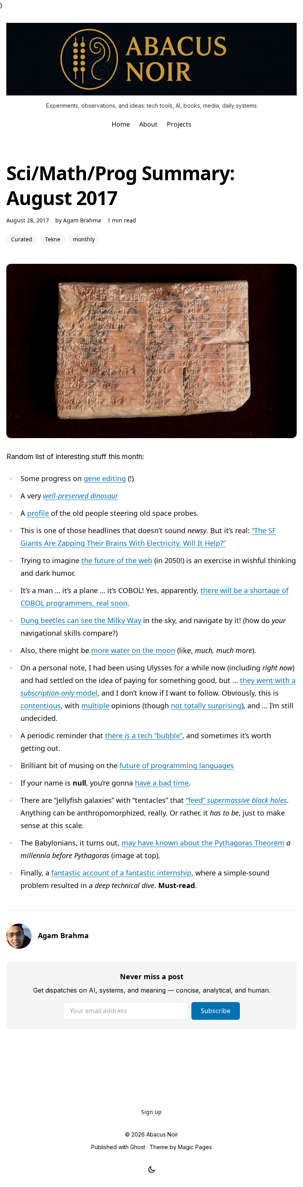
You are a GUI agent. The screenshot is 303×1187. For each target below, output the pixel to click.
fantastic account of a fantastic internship (121, 872)
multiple (95, 705)
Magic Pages (195, 1147)
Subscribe (215, 1010)
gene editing (105, 478)
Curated (21, 239)
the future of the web (116, 560)
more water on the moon (133, 650)
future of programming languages (177, 765)
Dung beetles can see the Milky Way (81, 620)
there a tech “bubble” (143, 735)
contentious (41, 705)
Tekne (52, 239)
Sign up (151, 1112)
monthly (84, 239)
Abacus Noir (162, 1134)
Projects (179, 124)
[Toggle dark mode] (151, 1169)
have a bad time (162, 783)
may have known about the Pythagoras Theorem (203, 842)
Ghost (137, 1147)
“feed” (236, 800)
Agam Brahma (82, 220)
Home (121, 124)
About (148, 124)
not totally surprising (206, 705)
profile (38, 513)
